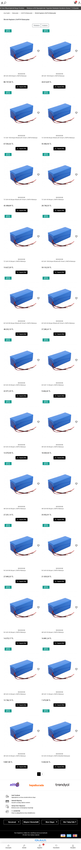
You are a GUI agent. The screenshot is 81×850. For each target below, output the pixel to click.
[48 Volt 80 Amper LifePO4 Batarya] (59, 483)
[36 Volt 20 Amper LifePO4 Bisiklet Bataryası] (59, 731)
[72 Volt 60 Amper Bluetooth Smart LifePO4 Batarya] (21, 174)
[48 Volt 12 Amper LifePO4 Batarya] (59, 669)
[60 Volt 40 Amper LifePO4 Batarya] (21, 360)
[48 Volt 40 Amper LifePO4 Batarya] (59, 422)
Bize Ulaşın (50, 822)
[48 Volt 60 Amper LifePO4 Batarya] (21, 483)
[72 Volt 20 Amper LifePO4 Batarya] (21, 236)
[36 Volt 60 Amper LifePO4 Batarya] (59, 545)
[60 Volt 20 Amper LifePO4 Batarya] (21, 422)
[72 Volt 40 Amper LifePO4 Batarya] (59, 174)
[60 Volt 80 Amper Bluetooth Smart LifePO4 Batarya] (21, 298)
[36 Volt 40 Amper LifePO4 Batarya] (21, 607)
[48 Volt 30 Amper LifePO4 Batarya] (59, 607)
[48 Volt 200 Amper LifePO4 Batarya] (21, 51)
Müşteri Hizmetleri (31, 822)
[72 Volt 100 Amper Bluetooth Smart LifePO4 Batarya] (21, 112)
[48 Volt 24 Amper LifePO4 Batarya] (21, 669)
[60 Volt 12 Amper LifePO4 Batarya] (59, 360)
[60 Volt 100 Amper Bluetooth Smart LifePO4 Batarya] (59, 236)
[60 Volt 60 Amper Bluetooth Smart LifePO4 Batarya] (59, 298)
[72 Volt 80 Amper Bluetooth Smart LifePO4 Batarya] (59, 112)
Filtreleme (37, 25)
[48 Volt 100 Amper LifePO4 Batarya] (59, 51)
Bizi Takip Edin (69, 822)
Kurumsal (12, 822)
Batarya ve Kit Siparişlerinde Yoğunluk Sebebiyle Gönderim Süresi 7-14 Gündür (42, 8)
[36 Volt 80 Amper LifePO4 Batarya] (21, 545)
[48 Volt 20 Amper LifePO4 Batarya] (21, 731)
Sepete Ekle (22, 87)
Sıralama (44, 25)
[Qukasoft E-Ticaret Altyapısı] (40, 840)
